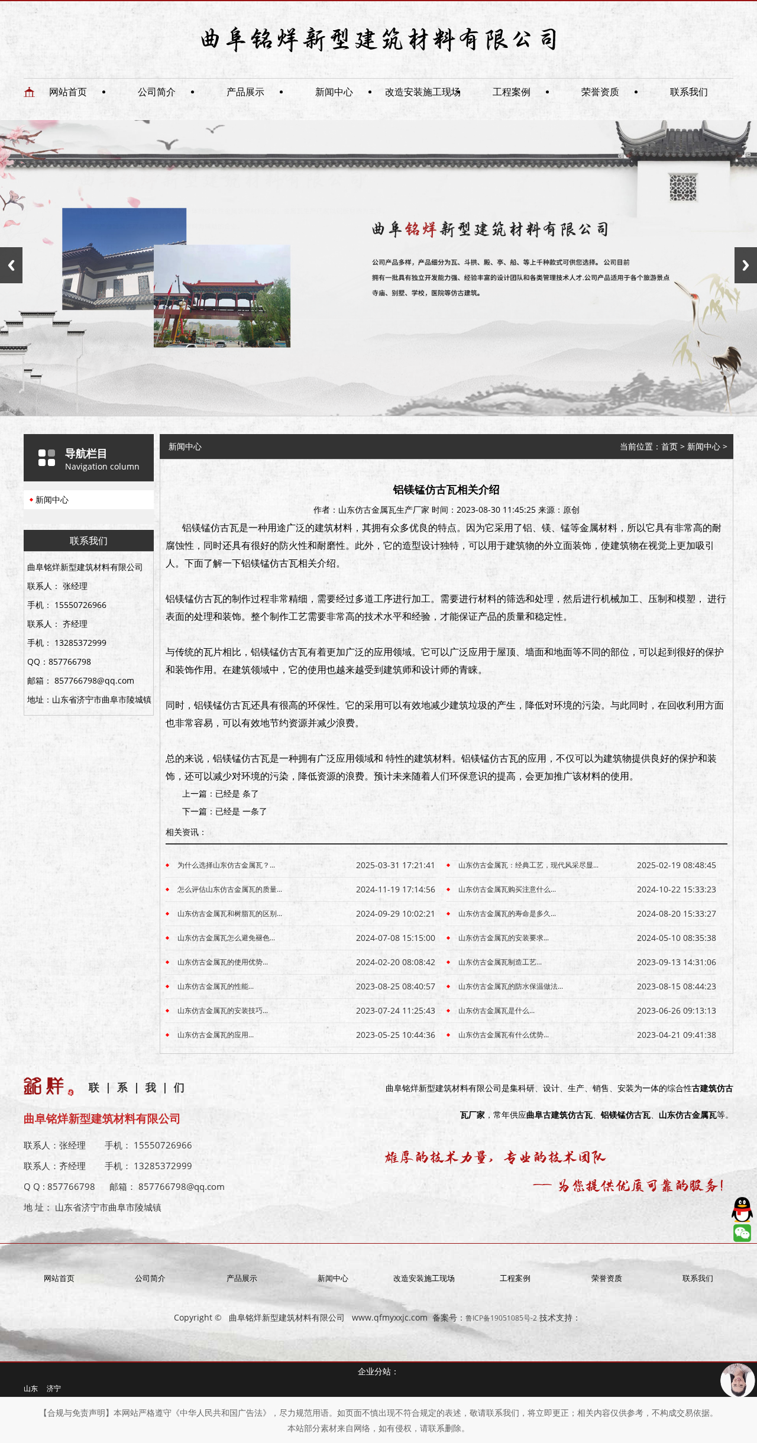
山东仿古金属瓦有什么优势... (503, 1035)
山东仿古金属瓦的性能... (215, 986)
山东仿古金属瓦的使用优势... (222, 962)
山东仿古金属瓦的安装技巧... (222, 1010)
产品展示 (245, 91)
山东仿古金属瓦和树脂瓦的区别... (229, 913)
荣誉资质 (600, 91)
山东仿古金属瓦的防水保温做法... (510, 986)
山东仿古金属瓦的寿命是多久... (507, 913)
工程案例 (511, 91)
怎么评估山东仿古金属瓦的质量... (229, 889)
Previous (11, 265)
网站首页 (68, 91)
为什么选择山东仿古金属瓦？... (226, 865)
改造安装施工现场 (423, 91)
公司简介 (157, 91)
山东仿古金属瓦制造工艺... (500, 962)
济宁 (54, 1388)
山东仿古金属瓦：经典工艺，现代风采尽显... (528, 865)
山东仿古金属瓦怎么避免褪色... (226, 938)
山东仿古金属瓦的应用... (215, 1035)
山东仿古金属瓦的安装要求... (503, 938)
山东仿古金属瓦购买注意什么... (507, 889)
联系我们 (689, 91)
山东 (31, 1388)
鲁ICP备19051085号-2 (501, 1318)
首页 (669, 446)
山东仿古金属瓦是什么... (496, 1010)
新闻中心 (334, 91)
